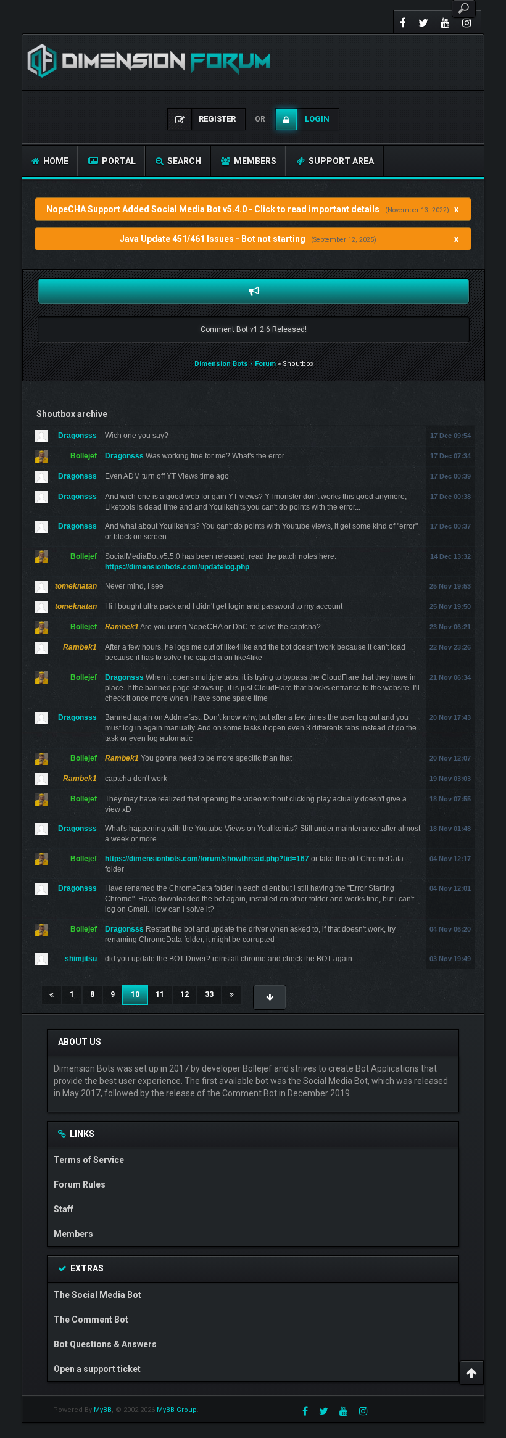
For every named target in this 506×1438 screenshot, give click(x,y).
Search (183, 161)
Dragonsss (77, 435)
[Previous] (51, 995)
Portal (118, 161)
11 (160, 994)
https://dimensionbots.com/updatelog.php (177, 567)
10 (139, 994)
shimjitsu (81, 958)
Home (54, 161)
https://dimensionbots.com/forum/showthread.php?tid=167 (207, 858)
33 (209, 994)
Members (254, 161)
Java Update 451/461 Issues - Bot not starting (212, 239)
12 (184, 994)
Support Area (340, 161)
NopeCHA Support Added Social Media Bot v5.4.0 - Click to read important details (213, 209)
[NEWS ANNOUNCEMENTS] (254, 291)
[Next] (232, 995)
